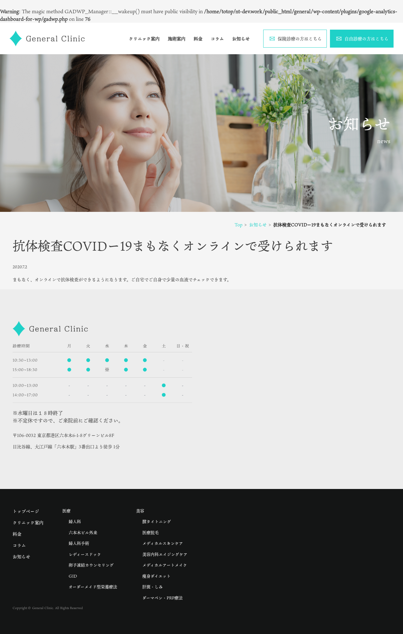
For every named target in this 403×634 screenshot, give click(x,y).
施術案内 (176, 38)
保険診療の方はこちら (300, 38)
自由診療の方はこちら (366, 38)
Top (238, 224)
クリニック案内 (144, 38)
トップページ (26, 511)
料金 (198, 38)
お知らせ (241, 38)
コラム (217, 38)
